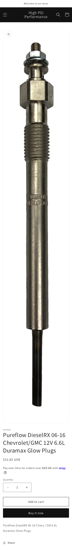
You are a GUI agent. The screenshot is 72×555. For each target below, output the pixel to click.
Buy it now (36, 513)
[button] (5, 14)
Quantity (8, 479)
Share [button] (11, 542)
